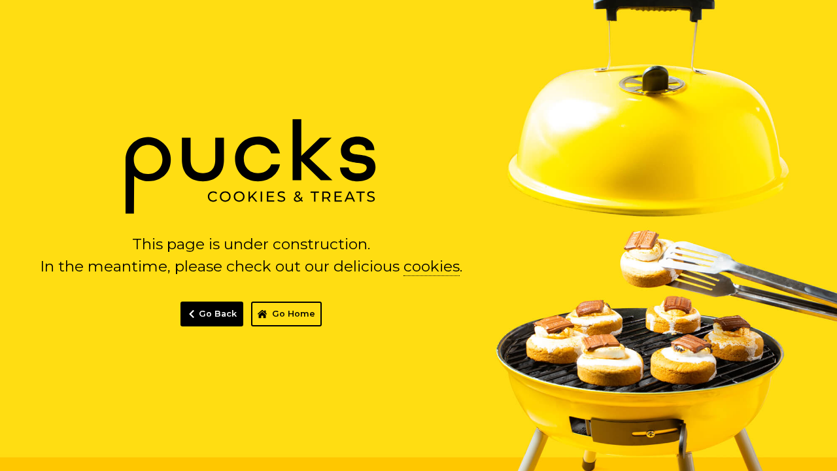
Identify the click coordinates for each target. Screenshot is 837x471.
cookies (431, 266)
